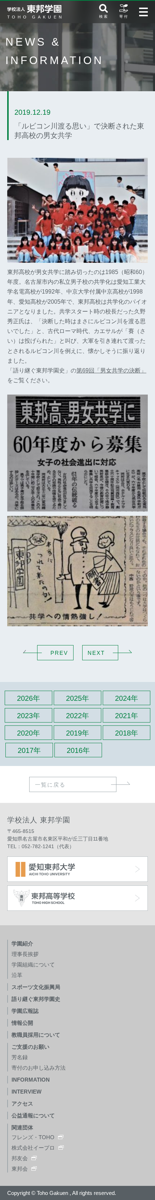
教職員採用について (36, 1035)
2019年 (77, 733)
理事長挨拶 (25, 954)
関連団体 (22, 1127)
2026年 (28, 698)
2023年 (28, 716)
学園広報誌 (25, 1011)
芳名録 (20, 1057)
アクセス (22, 1103)
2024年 (126, 698)
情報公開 (22, 1023)
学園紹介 (22, 943)
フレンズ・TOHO (33, 1137)
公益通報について (33, 1115)
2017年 (29, 750)
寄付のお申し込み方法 (39, 1068)
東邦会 (20, 1169)
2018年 (126, 733)
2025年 (77, 698)
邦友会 (20, 1158)
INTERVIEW (26, 1092)
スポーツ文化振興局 (36, 987)
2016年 (78, 750)
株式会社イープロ (33, 1148)
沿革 (17, 975)
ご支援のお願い (30, 1047)
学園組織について (33, 964)
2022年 (77, 716)
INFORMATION (31, 1080)
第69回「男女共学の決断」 (111, 370)
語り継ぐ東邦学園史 (36, 999)
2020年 (28, 733)
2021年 (126, 716)
